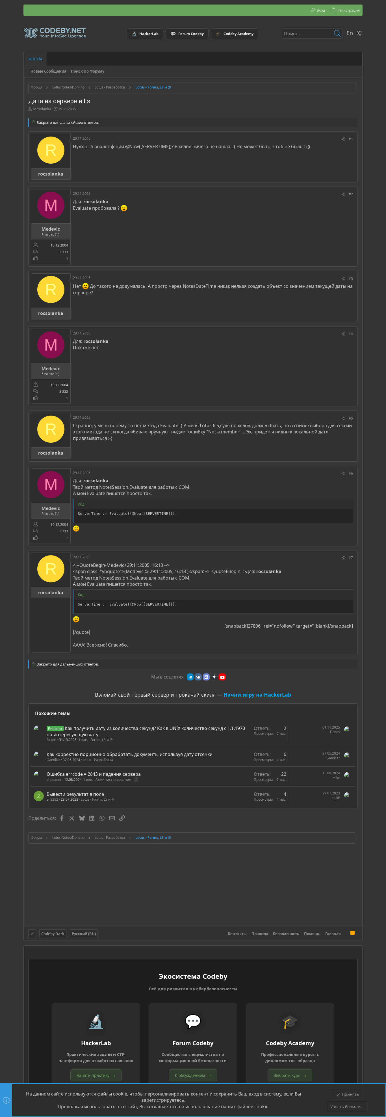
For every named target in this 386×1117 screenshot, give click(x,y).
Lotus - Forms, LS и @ (96, 739)
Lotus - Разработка (98, 759)
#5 (351, 418)
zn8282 (52, 799)
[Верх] (345, 933)
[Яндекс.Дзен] (214, 676)
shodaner (54, 779)
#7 (351, 557)
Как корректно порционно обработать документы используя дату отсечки (129, 754)
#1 (351, 139)
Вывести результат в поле (75, 794)
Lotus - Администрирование (107, 779)
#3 (351, 278)
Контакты (237, 933)
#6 (351, 473)
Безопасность (286, 933)
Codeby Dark (52, 933)
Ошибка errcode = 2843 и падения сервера (94, 774)
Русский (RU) (84, 933)
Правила (259, 933)
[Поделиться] (343, 139)
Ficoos (52, 739)
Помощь (312, 933)
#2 (351, 194)
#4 (351, 333)
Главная (333, 933)
